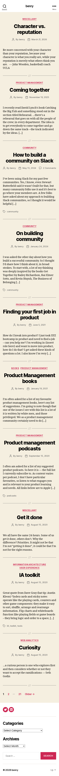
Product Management (29, 82)
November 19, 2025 (39, 97)
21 (19, 694)
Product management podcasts (29, 446)
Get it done (29, 517)
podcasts (11, 495)
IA (8, 625)
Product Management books (29, 378)
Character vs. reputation (29, 29)
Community (30, 148)
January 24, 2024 (39, 246)
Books (15, 368)
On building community (29, 236)
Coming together (29, 90)
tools (19, 625)
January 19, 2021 (39, 388)
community (12, 211)
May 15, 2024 (29, 168)
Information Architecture (29, 564)
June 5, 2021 (39, 324)
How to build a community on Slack (29, 158)
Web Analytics (29, 640)
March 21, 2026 (39, 39)
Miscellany (29, 19)
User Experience (29, 568)
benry (29, 6)
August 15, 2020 (39, 524)
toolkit (13, 625)
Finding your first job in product (29, 314)
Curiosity (29, 647)
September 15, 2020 (39, 456)
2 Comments (49, 168)
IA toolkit (29, 575)
